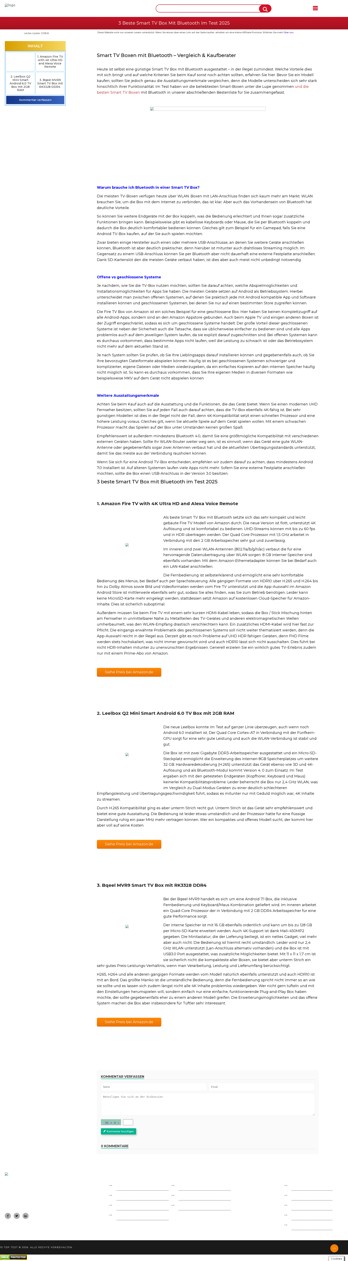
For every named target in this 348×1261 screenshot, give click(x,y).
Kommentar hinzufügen (120, 1131)
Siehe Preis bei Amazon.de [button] (129, 672)
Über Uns (299, 1205)
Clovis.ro (122, 1215)
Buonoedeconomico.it (134, 1195)
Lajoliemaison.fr (128, 1205)
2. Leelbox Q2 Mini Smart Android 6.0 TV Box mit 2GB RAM (20, 83)
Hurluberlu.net (191, 1205)
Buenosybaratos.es (131, 1185)
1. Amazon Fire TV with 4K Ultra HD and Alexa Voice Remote (50, 61)
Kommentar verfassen (35, 100)
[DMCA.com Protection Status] (13, 1259)
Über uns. (289, 32)
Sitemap (298, 1215)
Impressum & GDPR (308, 1185)
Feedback (300, 1195)
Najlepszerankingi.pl (195, 1185)
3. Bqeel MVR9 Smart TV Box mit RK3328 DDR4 (50, 83)
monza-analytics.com (308, 1225)
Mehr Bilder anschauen (127, 545)
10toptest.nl (188, 1195)
